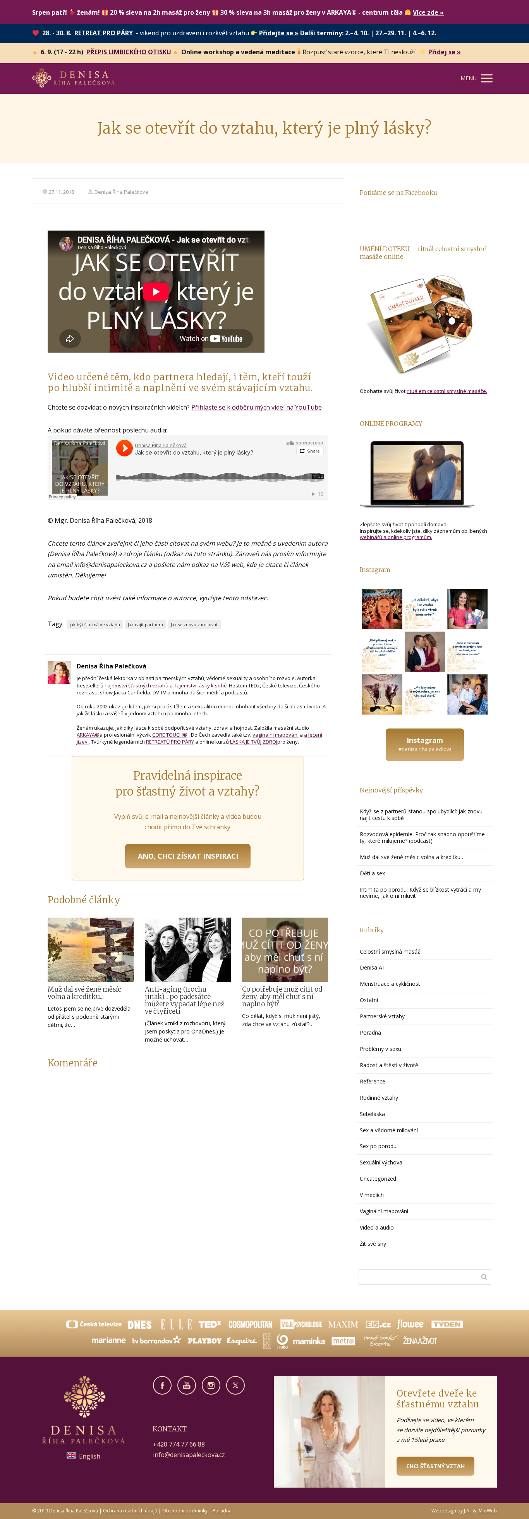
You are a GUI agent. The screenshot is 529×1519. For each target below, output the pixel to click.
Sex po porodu (378, 1146)
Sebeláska (372, 1114)
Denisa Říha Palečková (121, 191)
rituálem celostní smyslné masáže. (447, 391)
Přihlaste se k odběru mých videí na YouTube (256, 407)
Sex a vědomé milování (389, 1130)
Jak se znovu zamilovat (194, 624)
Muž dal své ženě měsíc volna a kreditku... (84, 993)
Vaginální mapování (384, 1211)
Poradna (370, 1032)
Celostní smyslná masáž (390, 951)
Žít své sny (373, 1243)
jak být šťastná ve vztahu (95, 624)
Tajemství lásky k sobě (200, 685)
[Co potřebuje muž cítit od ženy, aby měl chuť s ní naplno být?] (285, 950)
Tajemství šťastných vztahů (136, 685)
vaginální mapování (275, 734)
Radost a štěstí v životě (389, 1065)
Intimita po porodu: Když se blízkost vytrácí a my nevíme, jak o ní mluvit (420, 893)
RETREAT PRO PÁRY (103, 33)
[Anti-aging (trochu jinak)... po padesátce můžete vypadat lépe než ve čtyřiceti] (188, 950)
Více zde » (428, 12)
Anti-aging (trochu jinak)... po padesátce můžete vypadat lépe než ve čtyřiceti (184, 1000)
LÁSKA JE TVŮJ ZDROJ (253, 741)
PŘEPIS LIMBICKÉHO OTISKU (128, 52)
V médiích (372, 1195)
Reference (372, 1081)
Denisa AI (372, 967)
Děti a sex (372, 873)
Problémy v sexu (380, 1048)
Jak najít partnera (145, 624)
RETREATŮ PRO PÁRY (170, 741)
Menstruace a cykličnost (390, 983)
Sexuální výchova (381, 1162)
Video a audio (377, 1227)
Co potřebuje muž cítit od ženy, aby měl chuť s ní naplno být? (282, 996)
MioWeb (488, 1510)
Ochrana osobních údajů (130, 1510)
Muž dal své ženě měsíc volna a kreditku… (413, 857)
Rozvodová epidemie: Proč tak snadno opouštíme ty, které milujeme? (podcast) (422, 837)
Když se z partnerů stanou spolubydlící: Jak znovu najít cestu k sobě (421, 815)
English (89, 1456)
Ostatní (369, 1000)
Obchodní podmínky (185, 1510)
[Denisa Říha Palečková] (73, 78)
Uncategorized (378, 1178)
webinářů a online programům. (396, 537)
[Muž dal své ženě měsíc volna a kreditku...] (91, 950)
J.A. (467, 1510)
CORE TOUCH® (169, 734)
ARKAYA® (88, 734)
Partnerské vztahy (382, 1016)
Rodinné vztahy (379, 1097)
